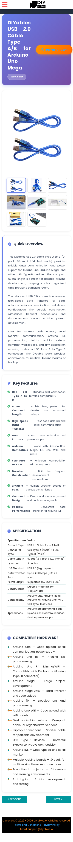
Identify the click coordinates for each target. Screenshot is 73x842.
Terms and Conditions (27, 825)
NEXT (57, 799)
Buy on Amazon (56, 49)
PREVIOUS (15, 799)
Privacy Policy (51, 825)
